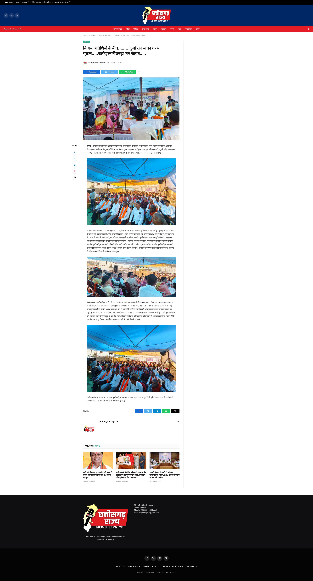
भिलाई (179, 29)
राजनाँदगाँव (188, 29)
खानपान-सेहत (118, 29)
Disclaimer (191, 566)
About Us (120, 566)
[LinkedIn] (74, 164)
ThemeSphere (170, 572)
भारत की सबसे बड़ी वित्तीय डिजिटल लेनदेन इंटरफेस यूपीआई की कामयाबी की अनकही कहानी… (43, 2)
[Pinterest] (74, 171)
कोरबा (197, 29)
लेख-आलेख (145, 29)
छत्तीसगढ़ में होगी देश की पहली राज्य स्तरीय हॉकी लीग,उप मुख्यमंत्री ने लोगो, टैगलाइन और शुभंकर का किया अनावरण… (131, 475)
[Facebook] (74, 152)
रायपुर (172, 29)
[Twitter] (74, 158)
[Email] (74, 177)
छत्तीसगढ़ (86, 42)
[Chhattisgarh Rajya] (156, 15)
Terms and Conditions (171, 566)
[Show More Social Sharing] (138, 72)
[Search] (308, 29)
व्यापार (155, 29)
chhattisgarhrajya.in (97, 62)
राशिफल (135, 29)
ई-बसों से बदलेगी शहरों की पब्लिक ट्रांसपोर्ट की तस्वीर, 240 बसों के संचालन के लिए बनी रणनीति (164, 475)
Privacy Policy (150, 566)
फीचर (127, 29)
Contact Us (134, 566)
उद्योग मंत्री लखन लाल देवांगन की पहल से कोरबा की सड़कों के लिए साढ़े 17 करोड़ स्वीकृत (97, 475)
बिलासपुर (163, 29)
